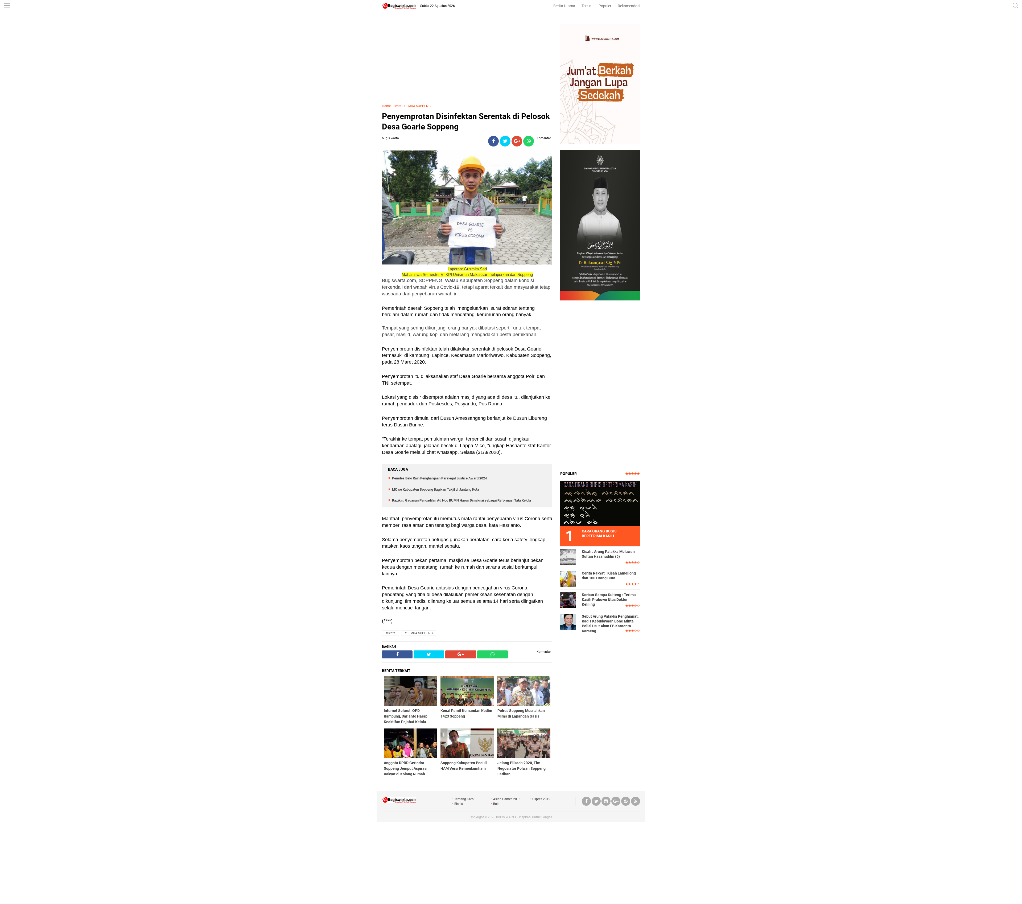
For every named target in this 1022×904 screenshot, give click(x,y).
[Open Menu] (6, 6)
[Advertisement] (467, 61)
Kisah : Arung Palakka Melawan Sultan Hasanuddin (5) (608, 554)
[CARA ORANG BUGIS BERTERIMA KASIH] (600, 503)
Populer (605, 6)
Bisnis (458, 804)
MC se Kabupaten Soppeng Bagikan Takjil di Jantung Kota (435, 489)
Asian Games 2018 (507, 799)
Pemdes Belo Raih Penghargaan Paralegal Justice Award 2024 (439, 478)
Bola (496, 804)
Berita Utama (564, 6)
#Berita (390, 633)
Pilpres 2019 (541, 799)
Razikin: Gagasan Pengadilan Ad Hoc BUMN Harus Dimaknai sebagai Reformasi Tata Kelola (461, 500)
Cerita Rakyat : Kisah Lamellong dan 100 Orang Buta (609, 575)
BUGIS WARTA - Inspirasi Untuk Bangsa (524, 817)
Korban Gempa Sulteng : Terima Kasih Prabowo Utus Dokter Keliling (609, 599)
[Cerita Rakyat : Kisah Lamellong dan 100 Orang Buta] (568, 578)
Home (386, 106)
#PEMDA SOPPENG (419, 633)
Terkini (587, 6)
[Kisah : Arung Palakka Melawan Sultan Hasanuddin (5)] (568, 557)
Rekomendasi (629, 6)
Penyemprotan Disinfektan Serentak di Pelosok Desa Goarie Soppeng (466, 121)
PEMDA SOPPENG (417, 106)
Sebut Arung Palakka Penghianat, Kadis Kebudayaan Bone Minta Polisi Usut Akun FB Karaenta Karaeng (610, 623)
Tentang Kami (464, 799)
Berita (397, 106)
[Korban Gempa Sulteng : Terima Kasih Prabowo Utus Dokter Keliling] (568, 600)
